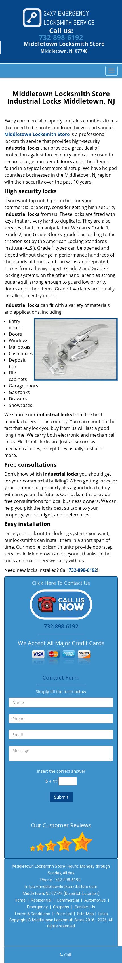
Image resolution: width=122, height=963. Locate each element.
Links (103, 914)
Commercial (68, 900)
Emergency (37, 907)
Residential (41, 900)
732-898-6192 (61, 37)
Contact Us (85, 907)
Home (20, 900)
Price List (64, 914)
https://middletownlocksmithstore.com (61, 886)
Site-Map (85, 914)
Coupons (61, 907)
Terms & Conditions (32, 914)
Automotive (95, 900)
